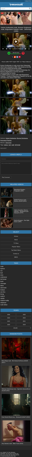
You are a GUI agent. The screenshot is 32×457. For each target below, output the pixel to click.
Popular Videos (16, 246)
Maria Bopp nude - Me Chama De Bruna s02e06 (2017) (15, 361)
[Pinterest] (20, 57)
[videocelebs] (16, 5)
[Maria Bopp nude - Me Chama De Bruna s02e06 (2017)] (16, 358)
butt (1, 273)
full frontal (3, 279)
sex (1, 270)
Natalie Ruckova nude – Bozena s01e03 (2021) (20, 200)
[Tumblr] (17, 57)
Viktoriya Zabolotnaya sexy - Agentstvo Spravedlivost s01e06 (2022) (16, 389)
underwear (3, 277)
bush (1, 281)
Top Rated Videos (16, 250)
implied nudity (4, 300)
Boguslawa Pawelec (6, 140)
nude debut (3, 304)
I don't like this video (23, 53)
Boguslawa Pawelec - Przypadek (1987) (20, 190)
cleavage (3, 283)
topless (2, 268)
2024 (8, 318)
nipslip (2, 298)
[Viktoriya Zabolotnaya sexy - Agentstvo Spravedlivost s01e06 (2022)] (16, 386)
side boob (3, 287)
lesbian (2, 290)
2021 (24, 321)
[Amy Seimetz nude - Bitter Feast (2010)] (16, 441)
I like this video (9, 53)
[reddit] (15, 57)
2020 (8, 324)
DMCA (16, 257)
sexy (1, 275)
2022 (8, 321)
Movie (16, 239)
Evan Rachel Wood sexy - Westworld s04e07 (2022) (16, 417)
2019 (24, 324)
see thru (2, 292)
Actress (16, 236)
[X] (12, 57)
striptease (3, 302)
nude (1, 266)
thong (2, 294)
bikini (2, 285)
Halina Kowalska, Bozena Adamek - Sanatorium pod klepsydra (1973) (21, 211)
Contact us (16, 253)
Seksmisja (8, 142)
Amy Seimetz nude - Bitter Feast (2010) (12, 443)
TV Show (16, 243)
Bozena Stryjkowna (22, 138)
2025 (24, 314)
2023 (24, 318)
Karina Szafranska (11, 138)
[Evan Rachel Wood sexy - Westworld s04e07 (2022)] (16, 415)
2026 (8, 314)
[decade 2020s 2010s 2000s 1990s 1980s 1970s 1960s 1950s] (16, 328)
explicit (2, 296)
